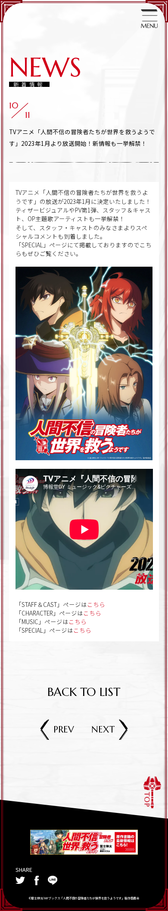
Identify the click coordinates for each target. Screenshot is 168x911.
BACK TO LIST (83, 692)
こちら (96, 604)
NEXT (103, 729)
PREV (63, 729)
